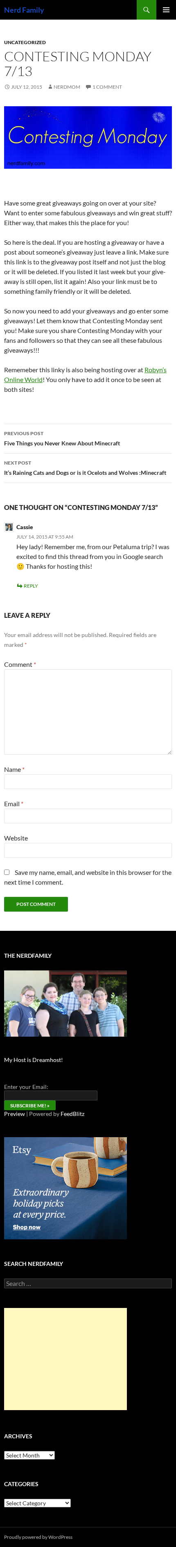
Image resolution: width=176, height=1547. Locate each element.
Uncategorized (25, 42)
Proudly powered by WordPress (38, 1537)
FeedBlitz (72, 1113)
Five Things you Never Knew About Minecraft (62, 438)
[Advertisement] (65, 1359)
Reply (31, 586)
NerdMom (67, 87)
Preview (14, 1113)
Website (16, 838)
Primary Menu (166, 10)
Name (14, 769)
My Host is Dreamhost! (33, 1059)
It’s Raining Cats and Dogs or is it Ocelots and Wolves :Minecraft (85, 468)
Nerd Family (24, 9)
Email (13, 803)
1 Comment (107, 87)
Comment (20, 664)
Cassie (24, 526)
